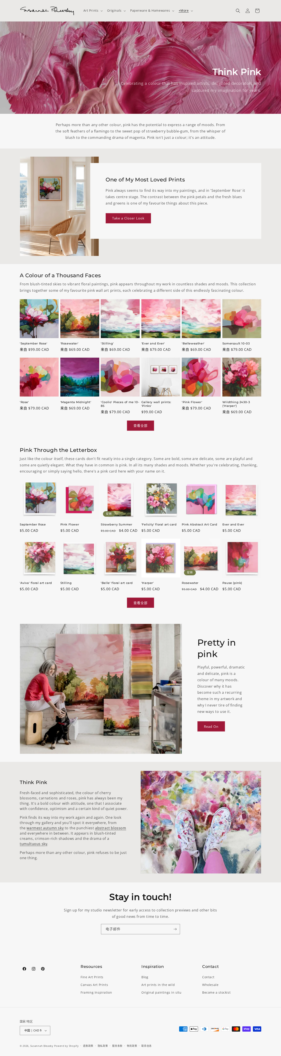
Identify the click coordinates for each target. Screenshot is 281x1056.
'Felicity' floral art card (159, 524)
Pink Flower (69, 524)
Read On (211, 726)
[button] (92, 10)
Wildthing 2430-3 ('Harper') (236, 404)
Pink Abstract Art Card (199, 524)
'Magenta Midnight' (75, 402)
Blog (144, 977)
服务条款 (117, 1045)
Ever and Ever (233, 524)
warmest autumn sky (45, 828)
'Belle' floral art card (117, 583)
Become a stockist (216, 992)
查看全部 (140, 425)
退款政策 (88, 1045)
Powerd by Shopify (66, 1045)
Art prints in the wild (158, 985)
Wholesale (210, 985)
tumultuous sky (33, 843)
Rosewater (190, 583)
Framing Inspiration (96, 992)
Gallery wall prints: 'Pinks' (156, 404)
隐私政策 (103, 1045)
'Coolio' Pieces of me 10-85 (120, 404)
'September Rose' (33, 343)
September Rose (33, 524)
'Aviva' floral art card (36, 583)
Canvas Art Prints (94, 985)
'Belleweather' (193, 343)
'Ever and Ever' (153, 343)
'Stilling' (107, 343)
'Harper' (147, 583)
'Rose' (24, 402)
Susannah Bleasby (41, 1045)
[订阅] (175, 929)
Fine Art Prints (92, 977)
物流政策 (132, 1045)
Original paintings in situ (161, 992)
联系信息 (146, 1045)
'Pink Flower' (192, 402)
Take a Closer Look (128, 218)
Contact (208, 977)
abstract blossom (110, 828)
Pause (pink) (232, 583)
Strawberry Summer (116, 524)
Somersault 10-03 (236, 343)
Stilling (66, 583)
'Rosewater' (69, 343)
